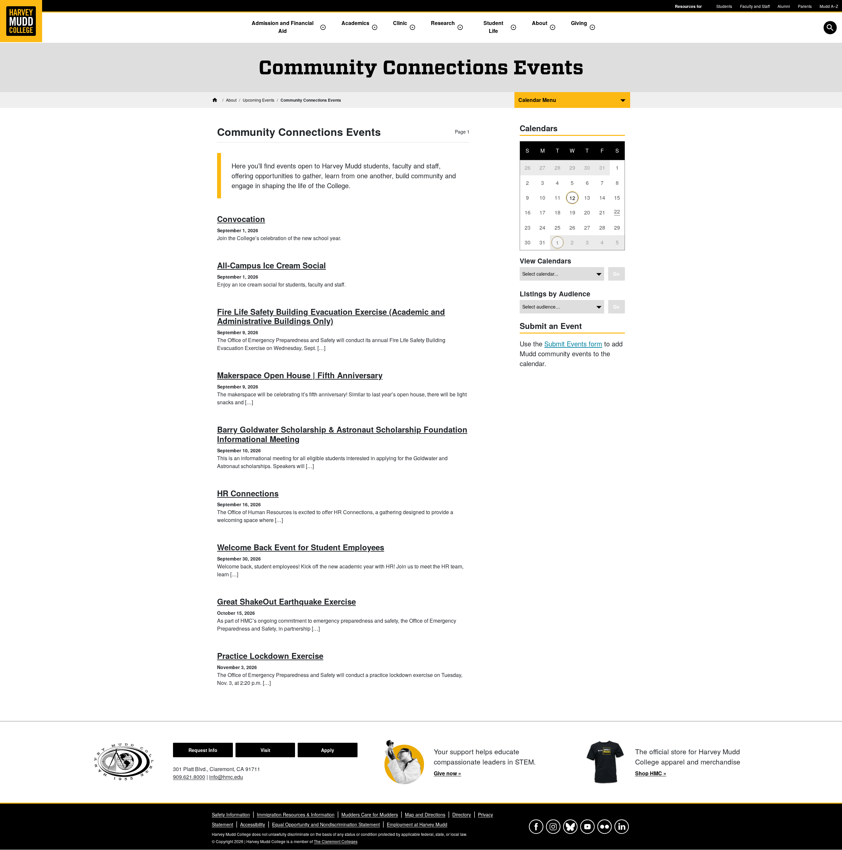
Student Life (493, 27)
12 (572, 198)
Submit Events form (573, 343)
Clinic (400, 23)
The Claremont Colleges (336, 841)
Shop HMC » (650, 773)
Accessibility (252, 824)
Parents (805, 6)
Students (724, 6)
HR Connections (248, 493)
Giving (579, 23)
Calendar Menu (537, 100)
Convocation (241, 218)
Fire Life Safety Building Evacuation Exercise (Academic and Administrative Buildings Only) (331, 316)
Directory (461, 814)
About (539, 23)
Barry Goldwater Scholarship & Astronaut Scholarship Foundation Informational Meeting (342, 434)
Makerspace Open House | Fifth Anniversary (300, 375)
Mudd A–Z (829, 6)
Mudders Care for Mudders (369, 814)
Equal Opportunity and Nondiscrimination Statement (326, 824)
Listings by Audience (555, 293)
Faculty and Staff (755, 6)
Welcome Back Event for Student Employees (300, 547)
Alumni (784, 6)
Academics (355, 23)
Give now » (447, 773)
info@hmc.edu (226, 777)
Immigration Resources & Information (295, 814)
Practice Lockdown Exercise (270, 655)
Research (443, 23)
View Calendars (545, 260)
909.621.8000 (189, 777)
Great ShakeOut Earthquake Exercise (286, 601)
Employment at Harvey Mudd (417, 824)
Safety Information (231, 814)
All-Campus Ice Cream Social (271, 265)
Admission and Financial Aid (282, 27)
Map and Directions (425, 814)
